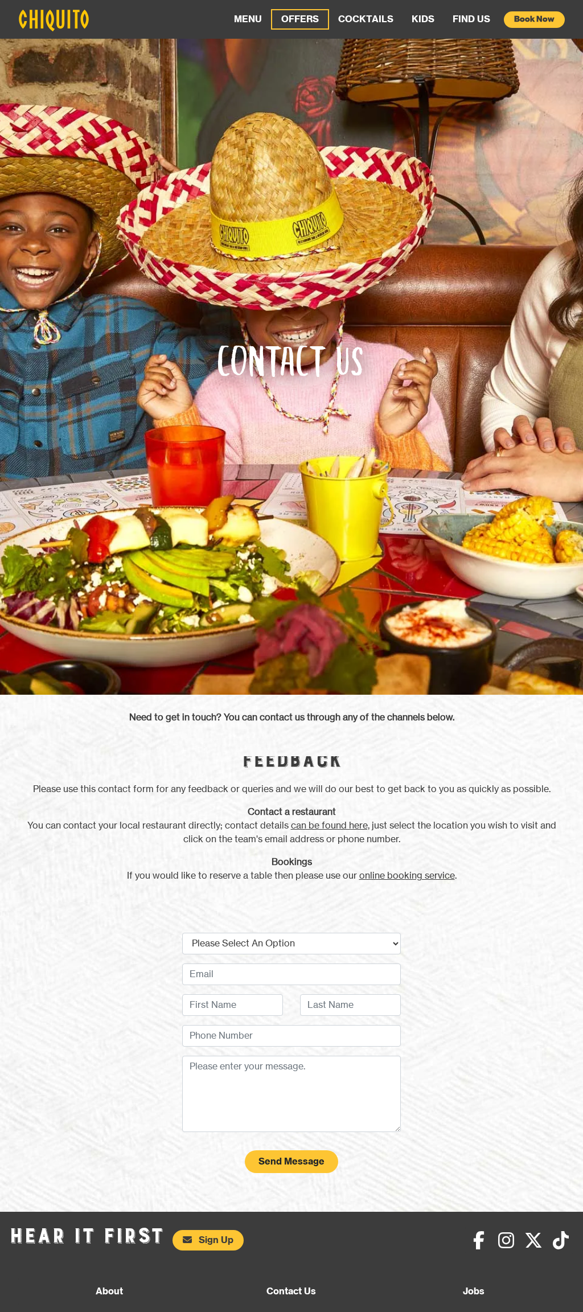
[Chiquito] (53, 20)
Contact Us (291, 1291)
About (109, 1291)
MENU (248, 19)
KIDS (423, 19)
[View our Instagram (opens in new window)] (506, 1240)
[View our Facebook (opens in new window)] (478, 1240)
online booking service (407, 875)
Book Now (534, 19)
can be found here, (330, 825)
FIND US (471, 19)
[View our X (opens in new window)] (533, 1240)
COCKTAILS (365, 19)
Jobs (474, 1291)
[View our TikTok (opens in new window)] (560, 1240)
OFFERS (300, 19)
